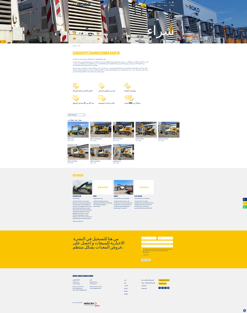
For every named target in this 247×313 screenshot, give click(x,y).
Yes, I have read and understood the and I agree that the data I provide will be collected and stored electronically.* (157, 250)
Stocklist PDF (162, 283)
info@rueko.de (78, 288)
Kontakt (172, 5)
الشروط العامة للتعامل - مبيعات (148, 283)
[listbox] (76, 115)
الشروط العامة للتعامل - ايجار (147, 280)
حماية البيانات (144, 288)
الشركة (158, 5)
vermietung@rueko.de (81, 290)
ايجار (136, 5)
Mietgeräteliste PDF (163, 280)
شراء (143, 5)
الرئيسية (74, 46)
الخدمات (151, 5)
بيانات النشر (143, 286)
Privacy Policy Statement (164, 249)
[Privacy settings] (244, 310)
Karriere (165, 5)
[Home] (82, 3)
